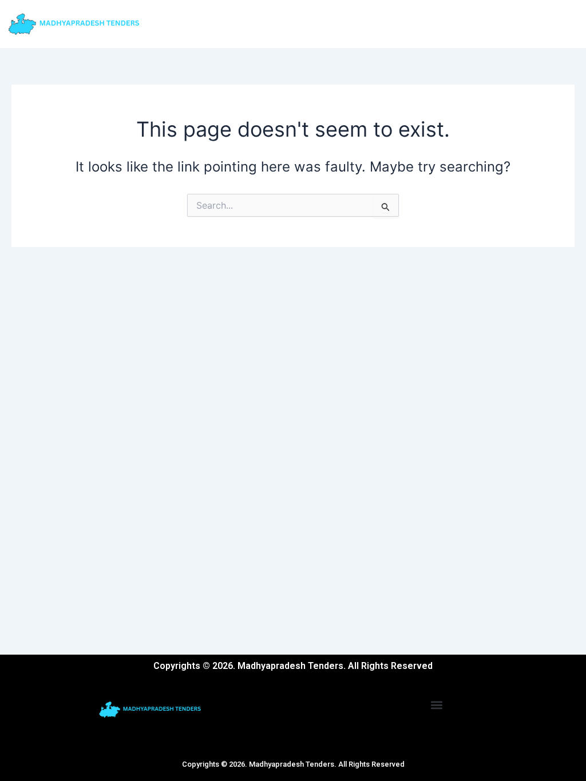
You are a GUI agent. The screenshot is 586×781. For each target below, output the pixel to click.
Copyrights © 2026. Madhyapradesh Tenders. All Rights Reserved (293, 764)
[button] (436, 704)
